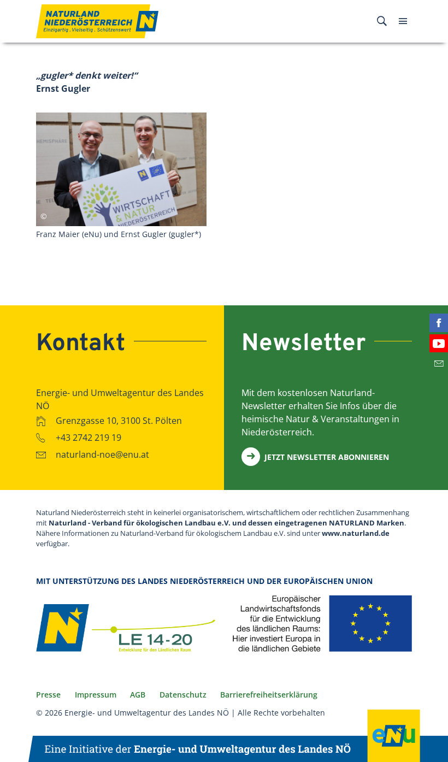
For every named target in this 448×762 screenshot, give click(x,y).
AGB (137, 694)
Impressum (95, 694)
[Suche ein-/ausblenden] (382, 21)
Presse (48, 694)
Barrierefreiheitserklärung (268, 694)
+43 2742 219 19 (88, 438)
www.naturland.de (356, 533)
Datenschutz (183, 694)
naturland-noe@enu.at (102, 454)
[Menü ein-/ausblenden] (403, 21)
